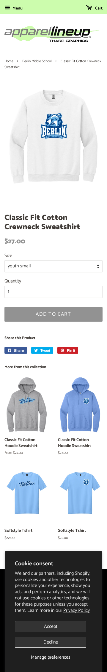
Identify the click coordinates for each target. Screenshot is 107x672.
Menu (17, 8)
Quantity (12, 281)
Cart (98, 8)
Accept (50, 626)
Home (8, 61)
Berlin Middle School (37, 61)
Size (8, 256)
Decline (50, 642)
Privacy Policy (76, 610)
